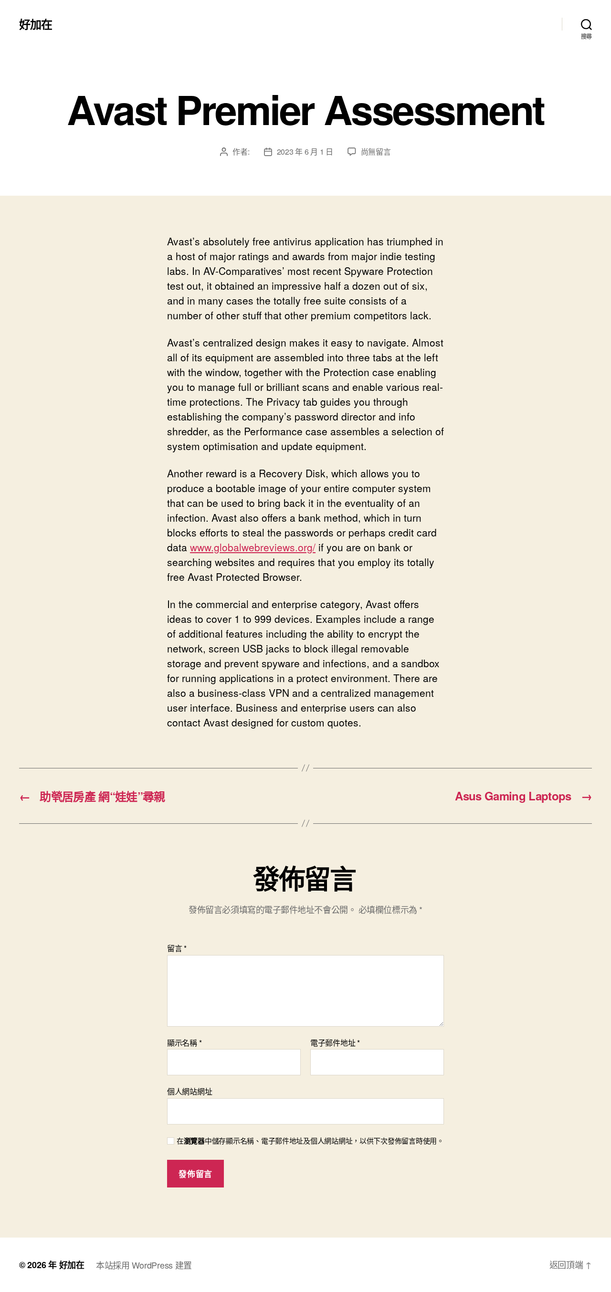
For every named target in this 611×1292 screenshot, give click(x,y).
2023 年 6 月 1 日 (305, 151)
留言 (177, 948)
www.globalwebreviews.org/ (253, 547)
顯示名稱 (184, 1043)
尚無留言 (376, 151)
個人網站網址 (189, 1091)
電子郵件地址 (335, 1043)
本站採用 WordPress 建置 (144, 1265)
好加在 (35, 24)
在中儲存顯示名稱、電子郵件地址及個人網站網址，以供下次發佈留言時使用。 (310, 1140)
